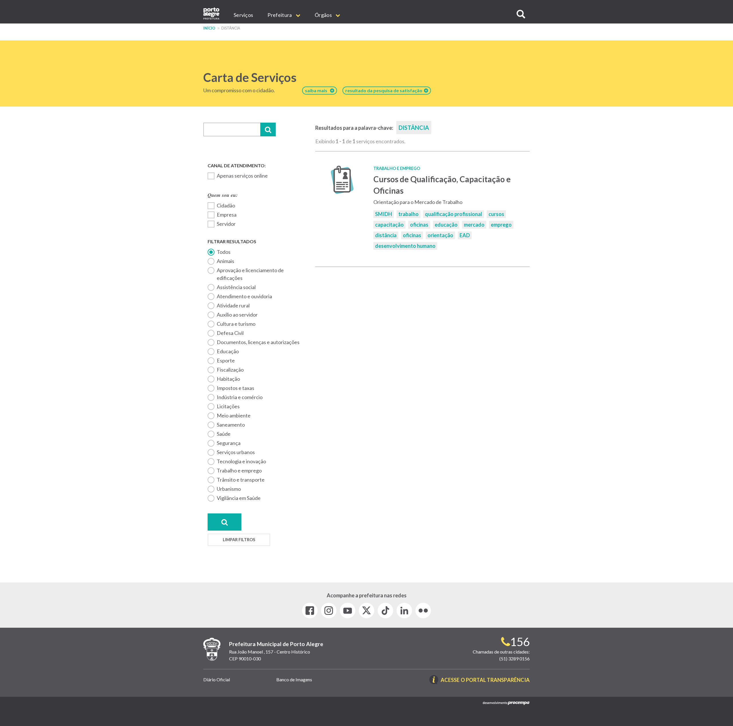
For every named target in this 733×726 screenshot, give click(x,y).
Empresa (227, 214)
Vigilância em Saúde (239, 498)
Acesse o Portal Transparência (485, 680)
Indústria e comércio (240, 397)
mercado (474, 224)
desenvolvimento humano (405, 246)
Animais (225, 261)
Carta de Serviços (250, 77)
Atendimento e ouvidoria (244, 296)
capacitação (389, 224)
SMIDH (383, 214)
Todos (223, 252)
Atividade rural (233, 305)
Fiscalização (230, 369)
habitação (228, 379)
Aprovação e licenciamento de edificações (250, 274)
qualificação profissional (453, 214)
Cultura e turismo (236, 324)
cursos (496, 214)
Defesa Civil (230, 333)
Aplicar (268, 129)
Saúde (223, 434)
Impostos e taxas (235, 388)
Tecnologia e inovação (241, 461)
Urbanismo (229, 489)
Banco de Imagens (294, 679)
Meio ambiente (234, 415)
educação (446, 224)
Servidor (226, 224)
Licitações (228, 406)
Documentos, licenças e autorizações (258, 342)
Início (209, 28)
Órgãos (324, 15)
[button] (520, 14)
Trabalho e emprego (239, 470)
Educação (228, 351)
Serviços (243, 15)
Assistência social (236, 287)
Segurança (229, 443)
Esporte (226, 360)
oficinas (419, 224)
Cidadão (226, 205)
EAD (465, 235)
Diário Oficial (216, 679)
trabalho (408, 214)
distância (386, 235)
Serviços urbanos (236, 452)
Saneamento (231, 424)
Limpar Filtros (239, 539)
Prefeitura (280, 15)
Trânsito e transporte (241, 479)
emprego (501, 224)
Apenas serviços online (242, 175)
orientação (440, 235)
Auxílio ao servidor (237, 314)
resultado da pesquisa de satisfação (384, 90)
